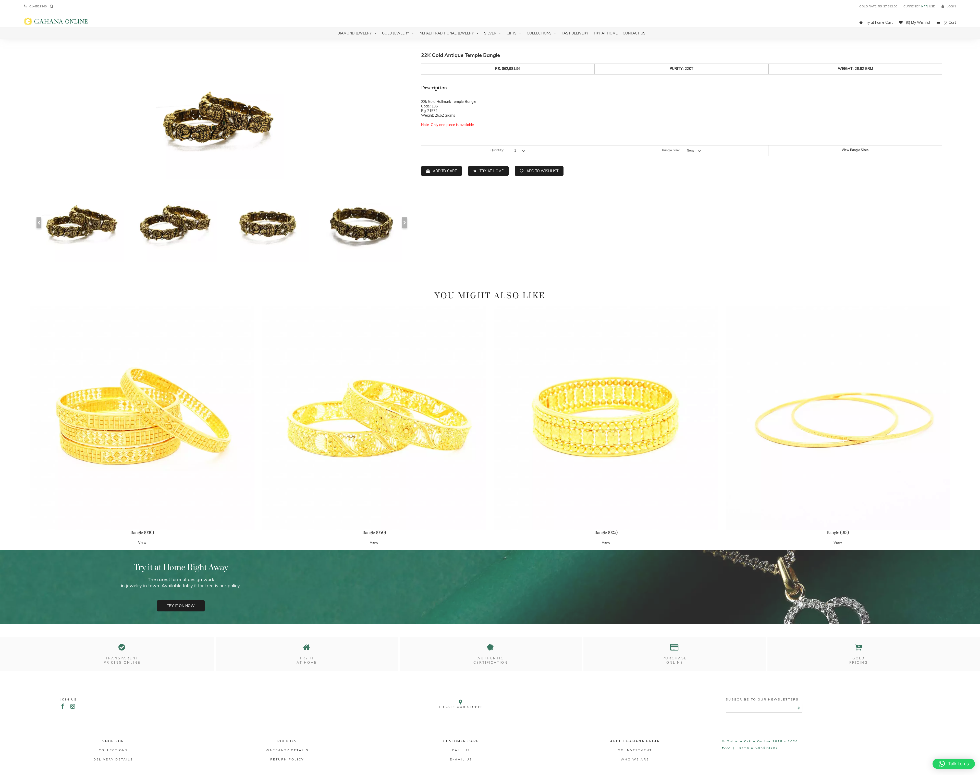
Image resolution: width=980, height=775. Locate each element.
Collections (539, 33)
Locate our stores (461, 707)
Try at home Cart (879, 22)
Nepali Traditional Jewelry (447, 33)
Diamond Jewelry (354, 33)
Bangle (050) (374, 532)
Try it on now (181, 606)
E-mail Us (461, 759)
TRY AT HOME (492, 171)
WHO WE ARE (635, 759)
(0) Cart (949, 22)
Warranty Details (287, 750)
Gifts (512, 33)
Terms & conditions (757, 747)
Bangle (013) (838, 532)
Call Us (461, 750)
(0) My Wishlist (917, 22)
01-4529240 (38, 6)
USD (932, 6)
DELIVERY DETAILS (113, 759)
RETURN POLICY (287, 759)
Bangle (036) (142, 532)
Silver (490, 33)
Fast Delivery (575, 33)
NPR (924, 6)
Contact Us (634, 33)
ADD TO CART (445, 171)
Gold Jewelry (395, 33)
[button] (954, 764)
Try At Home (606, 33)
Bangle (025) (606, 532)
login (951, 6)
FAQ (726, 747)
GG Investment (635, 750)
